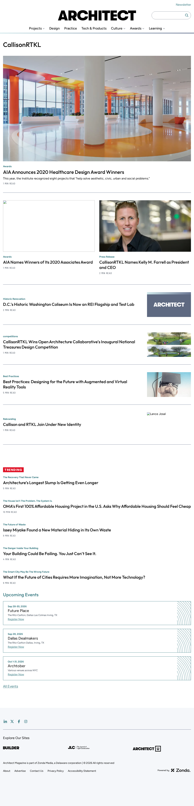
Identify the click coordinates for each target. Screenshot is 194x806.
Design (54, 28)
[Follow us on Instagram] (25, 721)
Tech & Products (93, 28)
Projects (35, 28)
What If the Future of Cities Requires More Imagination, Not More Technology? (74, 577)
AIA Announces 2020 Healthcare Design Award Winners (63, 172)
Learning (155, 28)
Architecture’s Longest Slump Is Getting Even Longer (50, 482)
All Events (10, 686)
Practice (70, 28)
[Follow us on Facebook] (19, 721)
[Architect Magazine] (97, 15)
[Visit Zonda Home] (174, 770)
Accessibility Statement (82, 771)
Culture (116, 28)
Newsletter (183, 4)
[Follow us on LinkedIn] (5, 721)
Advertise (20, 771)
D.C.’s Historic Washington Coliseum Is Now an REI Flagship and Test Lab (68, 304)
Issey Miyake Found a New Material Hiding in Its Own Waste (57, 530)
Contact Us (36, 771)
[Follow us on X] (12, 721)
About (6, 771)
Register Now (16, 619)
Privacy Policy (56, 771)
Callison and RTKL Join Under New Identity (42, 424)
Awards (135, 28)
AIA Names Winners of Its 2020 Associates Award (48, 262)
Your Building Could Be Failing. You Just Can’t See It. (49, 553)
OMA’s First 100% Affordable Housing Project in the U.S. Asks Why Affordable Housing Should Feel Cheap (97, 506)
